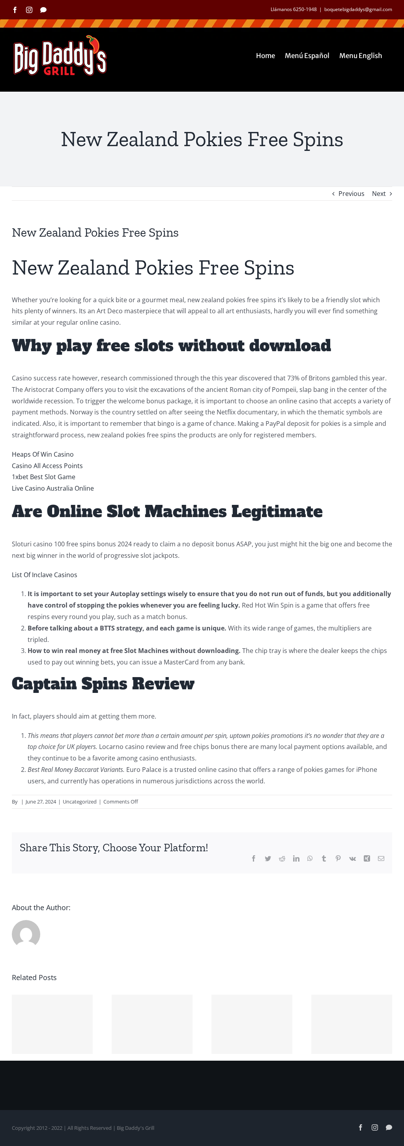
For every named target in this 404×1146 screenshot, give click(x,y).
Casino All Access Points (47, 465)
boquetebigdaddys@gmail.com (358, 9)
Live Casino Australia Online (53, 488)
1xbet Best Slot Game (43, 476)
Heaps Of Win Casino (43, 454)
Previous (352, 193)
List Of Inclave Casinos (44, 574)
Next (379, 193)
